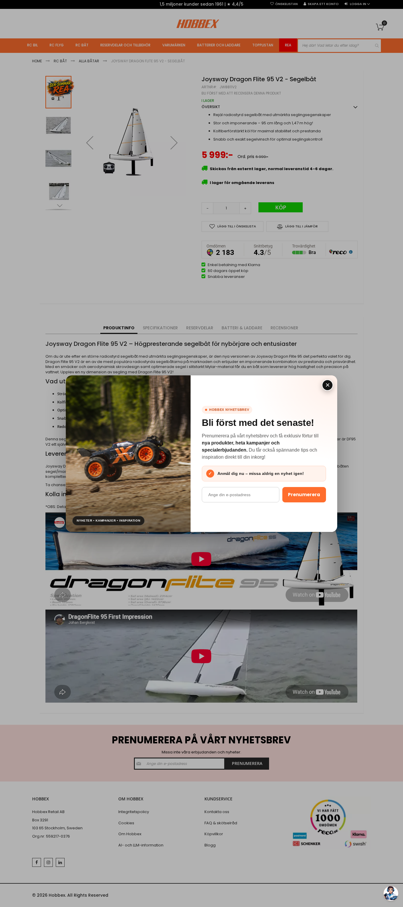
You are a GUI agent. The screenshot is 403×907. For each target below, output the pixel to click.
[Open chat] (391, 893)
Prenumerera (304, 494)
